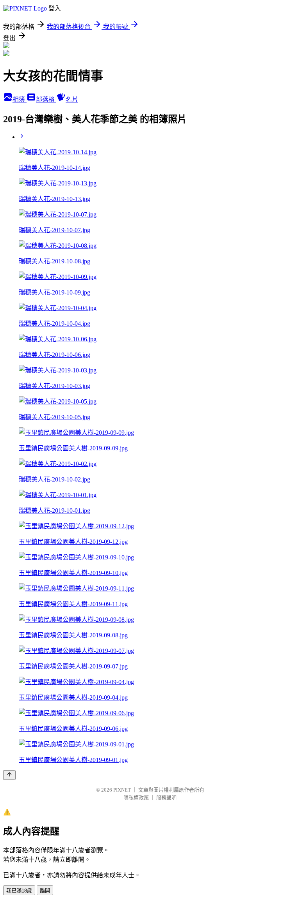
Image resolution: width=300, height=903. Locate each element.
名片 (72, 99)
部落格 (46, 99)
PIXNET (122, 790)
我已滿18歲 (19, 891)
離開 (45, 891)
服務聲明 (166, 798)
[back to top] (9, 775)
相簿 (19, 99)
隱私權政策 (136, 798)
